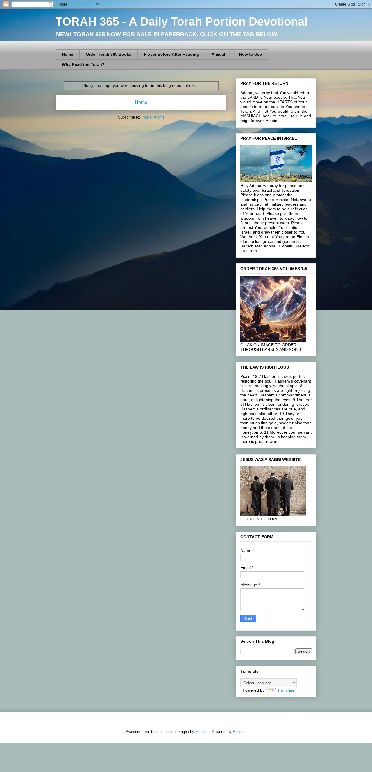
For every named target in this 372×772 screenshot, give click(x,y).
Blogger (239, 732)
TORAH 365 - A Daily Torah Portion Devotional (181, 21)
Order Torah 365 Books (108, 54)
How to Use (250, 54)
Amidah (219, 54)
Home (67, 54)
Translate (285, 690)
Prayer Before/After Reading (171, 54)
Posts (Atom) (153, 117)
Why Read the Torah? (83, 64)
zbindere (202, 732)
